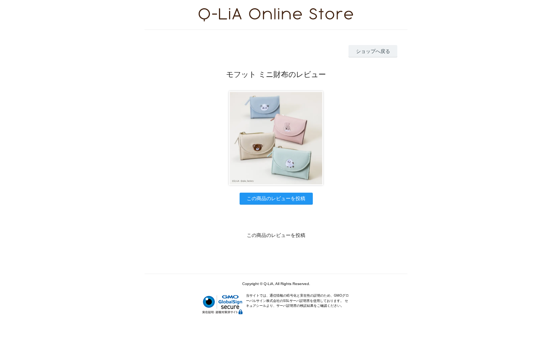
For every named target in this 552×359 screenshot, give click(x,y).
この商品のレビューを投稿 (276, 198)
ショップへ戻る (373, 51)
